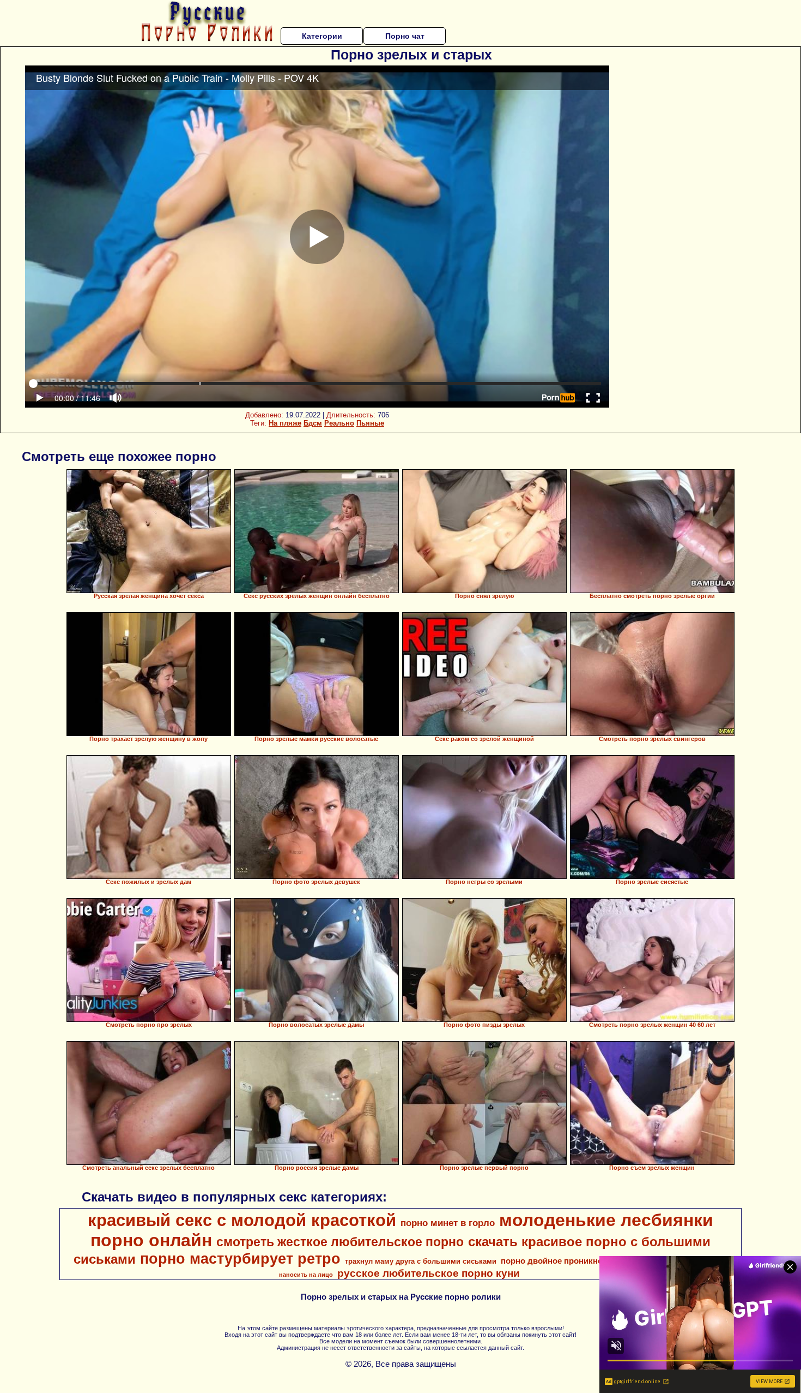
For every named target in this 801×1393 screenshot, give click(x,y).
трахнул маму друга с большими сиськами (420, 1261)
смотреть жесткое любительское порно (340, 1242)
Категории (322, 36)
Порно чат (404, 36)
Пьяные (370, 423)
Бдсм (313, 423)
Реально (339, 423)
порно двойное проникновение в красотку (586, 1261)
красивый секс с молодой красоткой (242, 1220)
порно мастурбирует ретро (240, 1259)
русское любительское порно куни (428, 1273)
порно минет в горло (447, 1222)
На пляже (285, 423)
